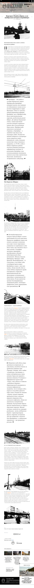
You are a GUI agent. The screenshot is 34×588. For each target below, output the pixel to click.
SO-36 (8, 528)
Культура (27, 577)
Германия (12, 528)
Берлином (16, 307)
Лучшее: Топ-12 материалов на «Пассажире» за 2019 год (26, 559)
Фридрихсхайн (20, 528)
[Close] (19, 563)
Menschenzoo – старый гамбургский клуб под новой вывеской (10, 569)
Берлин (10, 528)
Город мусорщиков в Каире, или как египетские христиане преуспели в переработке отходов (17, 561)
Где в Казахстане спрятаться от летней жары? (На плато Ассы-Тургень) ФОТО (8, 559)
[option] (8, 556)
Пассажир (19, 543)
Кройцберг (16, 528)
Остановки (15, 14)
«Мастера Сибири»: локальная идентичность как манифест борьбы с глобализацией (27, 580)
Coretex (5, 528)
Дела (25, 577)
